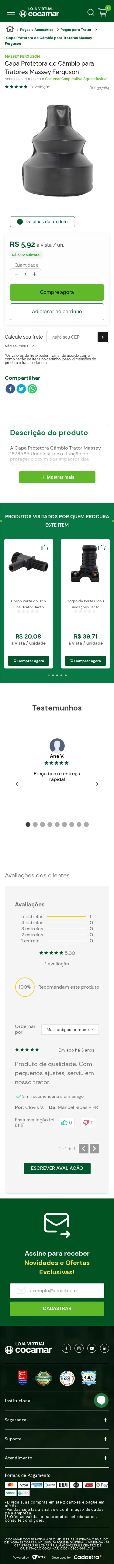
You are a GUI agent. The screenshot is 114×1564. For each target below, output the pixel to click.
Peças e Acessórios (36, 29)
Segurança (15, 1419)
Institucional (18, 1400)
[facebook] (10, 389)
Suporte (13, 1438)
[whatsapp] (32, 389)
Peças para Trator (76, 29)
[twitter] (21, 389)
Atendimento (19, 1457)
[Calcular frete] (103, 337)
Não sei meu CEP (19, 346)
